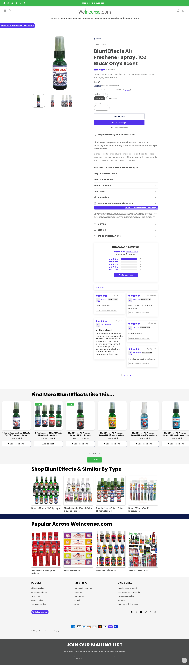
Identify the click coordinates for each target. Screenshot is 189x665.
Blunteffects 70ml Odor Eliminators (110, 509)
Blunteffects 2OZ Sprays (45, 508)
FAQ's (76, 604)
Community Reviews (83, 588)
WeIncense (41, 631)
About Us (78, 592)
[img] (101, 296)
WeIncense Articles (126, 596)
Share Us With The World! (128, 604)
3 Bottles (113, 98)
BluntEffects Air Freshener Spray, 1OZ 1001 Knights (80, 434)
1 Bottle (99, 98)
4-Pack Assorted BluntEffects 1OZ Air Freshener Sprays (48, 434)
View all (94, 460)
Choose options (16, 444)
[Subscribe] (112, 658)
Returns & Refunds (39, 592)
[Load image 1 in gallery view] (38, 100)
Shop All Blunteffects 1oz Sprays (17, 25)
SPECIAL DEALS (136, 570)
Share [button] (98, 39)
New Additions (104, 570)
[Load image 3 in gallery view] (52, 100)
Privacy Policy (37, 600)
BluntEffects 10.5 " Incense (139, 509)
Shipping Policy (37, 588)
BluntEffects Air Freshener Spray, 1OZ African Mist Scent (112, 434)
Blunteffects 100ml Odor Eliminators (78, 509)
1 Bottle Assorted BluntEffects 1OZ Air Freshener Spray (16, 434)
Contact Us (79, 596)
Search (77, 600)
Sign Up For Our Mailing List (129, 592)
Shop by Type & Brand (127, 588)
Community (123, 600)
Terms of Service (38, 604)
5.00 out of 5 (132, 251)
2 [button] (124, 375)
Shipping (97, 86)
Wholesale (35, 596)
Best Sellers (70, 570)
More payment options (119, 128)
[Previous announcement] (58, 3)
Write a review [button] (126, 275)
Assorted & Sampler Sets (43, 572)
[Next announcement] (130, 3)
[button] (4, 10)
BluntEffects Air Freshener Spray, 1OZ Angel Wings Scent (144, 434)
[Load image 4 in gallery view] (66, 100)
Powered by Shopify (52, 631)
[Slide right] (99, 453)
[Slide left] (89, 453)
